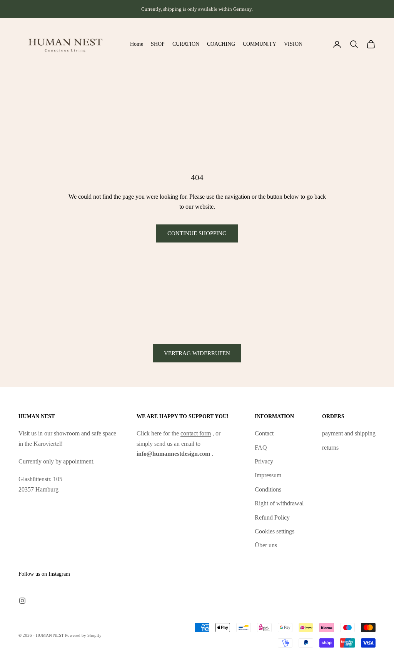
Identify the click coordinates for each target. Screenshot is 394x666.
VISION (293, 44)
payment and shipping (349, 433)
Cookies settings (274, 531)
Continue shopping (197, 233)
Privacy (264, 461)
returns (330, 447)
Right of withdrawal (279, 503)
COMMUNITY (259, 44)
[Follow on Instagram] (22, 601)
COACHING (221, 44)
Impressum (268, 475)
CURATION (185, 44)
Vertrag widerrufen (197, 353)
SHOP (158, 44)
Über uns (266, 545)
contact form (195, 433)
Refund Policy (272, 517)
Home (136, 44)
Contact (264, 433)
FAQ (261, 447)
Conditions (268, 489)
